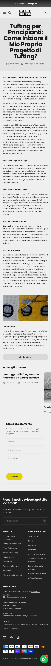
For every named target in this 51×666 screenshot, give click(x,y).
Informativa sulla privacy (35, 567)
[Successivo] (47, 3)
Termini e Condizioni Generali (37, 560)
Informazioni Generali (12, 575)
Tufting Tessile (9, 557)
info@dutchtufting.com (16, 597)
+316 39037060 (12, 629)
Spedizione (33, 536)
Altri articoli (7, 570)
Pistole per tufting (10, 552)
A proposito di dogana (38, 554)
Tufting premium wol (12, 543)
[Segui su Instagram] (4, 638)
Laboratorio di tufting (37, 573)
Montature (7, 561)
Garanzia (32, 545)
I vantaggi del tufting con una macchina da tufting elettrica (21, 375)
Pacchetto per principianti (9, 538)
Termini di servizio (31, 431)
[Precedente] (3, 3)
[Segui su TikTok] (18, 638)
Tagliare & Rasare (11, 566)
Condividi (27, 357)
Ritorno (31, 541)
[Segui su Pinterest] (11, 638)
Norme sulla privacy (13, 431)
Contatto (32, 549)
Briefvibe (33, 658)
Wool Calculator (10, 548)
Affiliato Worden (35, 578)
